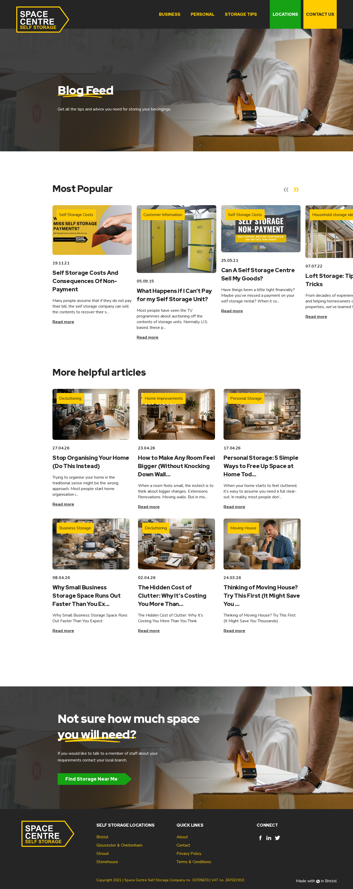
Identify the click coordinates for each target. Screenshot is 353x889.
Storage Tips (241, 14)
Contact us (320, 14)
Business (169, 14)
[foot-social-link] (260, 840)
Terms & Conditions (194, 862)
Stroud (102, 853)
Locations (285, 14)
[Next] (296, 190)
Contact (183, 845)
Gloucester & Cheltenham (119, 845)
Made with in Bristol (316, 881)
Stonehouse (107, 862)
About (182, 837)
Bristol (102, 837)
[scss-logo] (42, 19)
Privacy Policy (189, 853)
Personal (202, 14)
